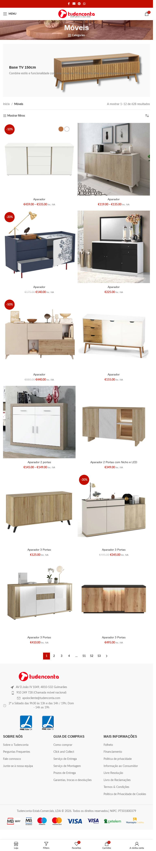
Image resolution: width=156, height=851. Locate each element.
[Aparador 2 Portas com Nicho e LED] (114, 422)
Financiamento (113, 751)
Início (6, 104)
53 (99, 656)
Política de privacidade (118, 759)
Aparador (39, 199)
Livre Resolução (113, 773)
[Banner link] (76, 70)
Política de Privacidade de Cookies (125, 794)
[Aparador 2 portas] (39, 422)
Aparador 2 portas (39, 462)
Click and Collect (63, 751)
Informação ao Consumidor (121, 766)
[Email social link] (74, 4)
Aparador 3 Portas (39, 549)
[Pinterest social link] (79, 4)
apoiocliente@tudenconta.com (41, 698)
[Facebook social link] (68, 4)
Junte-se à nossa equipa (18, 766)
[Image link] (38, 676)
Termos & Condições (116, 787)
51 (84, 656)
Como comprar (62, 745)
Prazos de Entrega (64, 773)
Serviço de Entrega (65, 759)
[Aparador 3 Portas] (39, 509)
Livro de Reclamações (117, 780)
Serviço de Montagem (67, 766)
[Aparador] (39, 159)
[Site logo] (76, 13)
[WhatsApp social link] (84, 4)
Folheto (108, 745)
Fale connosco (12, 759)
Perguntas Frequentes (16, 751)
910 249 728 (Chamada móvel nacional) (41, 692)
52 (91, 656)
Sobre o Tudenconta (15, 745)
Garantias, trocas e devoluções (72, 780)
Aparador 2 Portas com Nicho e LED (113, 462)
